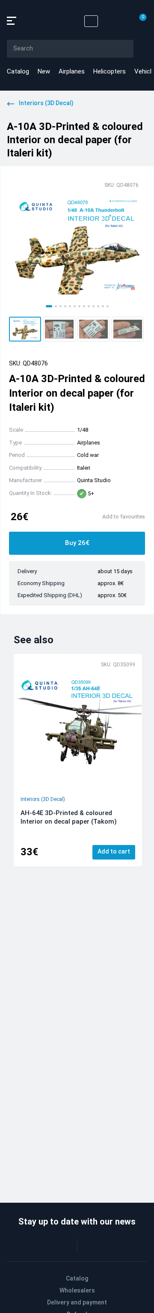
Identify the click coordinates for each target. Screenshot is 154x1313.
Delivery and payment (77, 1302)
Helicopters (109, 71)
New (44, 71)
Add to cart (114, 851)
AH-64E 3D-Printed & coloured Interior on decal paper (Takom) (69, 817)
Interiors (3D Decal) (43, 799)
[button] (25, 329)
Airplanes (72, 71)
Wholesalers (77, 1290)
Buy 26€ (77, 543)
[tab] (49, 306)
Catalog (18, 71)
